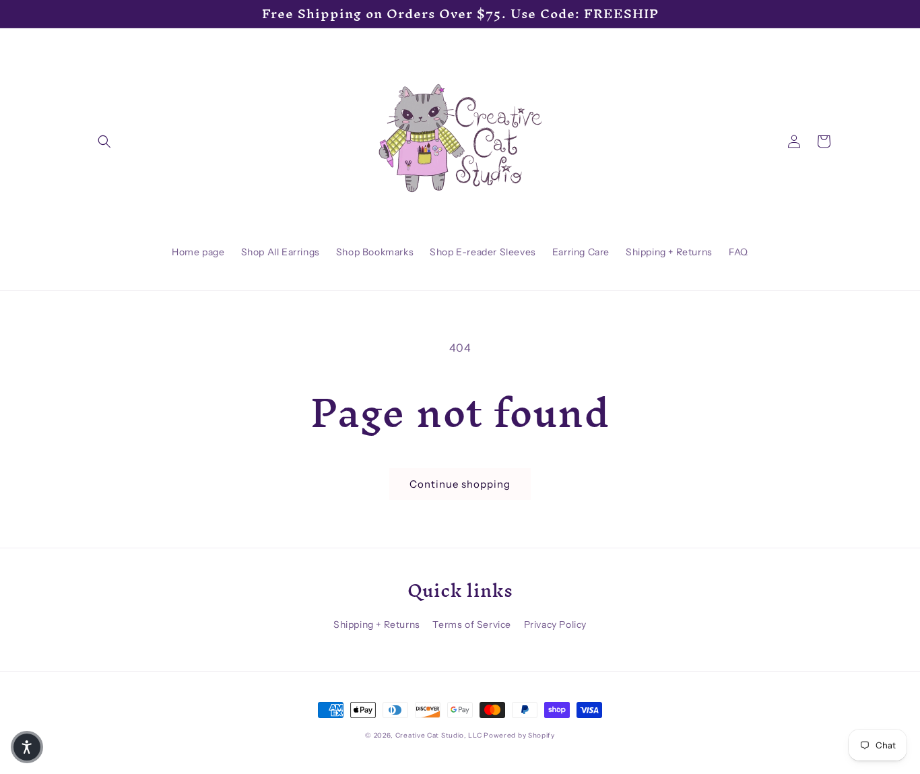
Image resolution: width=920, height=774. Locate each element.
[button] (104, 141)
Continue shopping (460, 484)
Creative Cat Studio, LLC (438, 735)
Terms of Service (471, 624)
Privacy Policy (555, 624)
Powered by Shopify (519, 735)
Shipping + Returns (376, 624)
